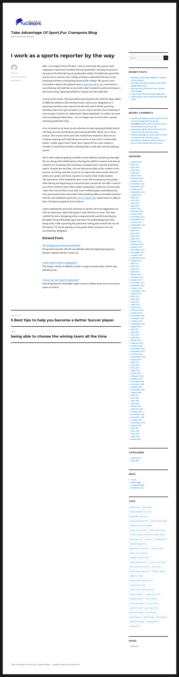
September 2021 (138, 324)
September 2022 (138, 291)
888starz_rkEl (137, 135)
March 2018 (136, 439)
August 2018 (136, 425)
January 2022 (136, 313)
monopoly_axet (137, 140)
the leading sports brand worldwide (61, 245)
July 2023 (135, 263)
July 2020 (135, 362)
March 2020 (136, 373)
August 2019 (136, 392)
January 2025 (136, 214)
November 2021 (137, 318)
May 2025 (135, 203)
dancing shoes (136, 539)
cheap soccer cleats (138, 530)
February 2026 (137, 178)
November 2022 (138, 285)
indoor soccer (157, 548)
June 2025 (135, 200)
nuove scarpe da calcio (140, 571)
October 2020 (137, 354)
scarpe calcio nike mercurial (142, 589)
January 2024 (137, 247)
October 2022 (136, 288)
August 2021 (136, 327)
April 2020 (135, 370)
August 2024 (136, 228)
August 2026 (136, 162)
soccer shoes (152, 603)
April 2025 (135, 206)
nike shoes (156, 567)
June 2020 (135, 365)
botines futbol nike (159, 521)
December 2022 (138, 283)
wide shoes (134, 626)
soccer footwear (137, 603)
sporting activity (152, 608)
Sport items (16, 80)
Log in (133, 480)
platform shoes (158, 571)
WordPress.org (137, 488)
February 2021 (137, 343)
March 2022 (136, 307)
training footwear (137, 622)
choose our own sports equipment (60, 280)
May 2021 (135, 335)
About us (134, 646)
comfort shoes (136, 535)
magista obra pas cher (139, 557)
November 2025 (137, 187)
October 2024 (137, 222)
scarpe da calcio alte (93, 84)
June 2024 (135, 233)
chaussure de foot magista (141, 525)
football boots (160, 539)
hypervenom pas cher (139, 548)
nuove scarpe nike (86, 198)
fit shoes (148, 539)
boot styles (147, 507)
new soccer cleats (158, 562)
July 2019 (134, 395)
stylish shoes (148, 617)
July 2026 (135, 165)
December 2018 (137, 414)
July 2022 (135, 296)
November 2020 (138, 351)
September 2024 (138, 225)
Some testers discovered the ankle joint (148, 94)
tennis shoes (161, 617)
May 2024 (135, 236)
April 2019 (135, 403)
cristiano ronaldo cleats (154, 535)
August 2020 (136, 360)
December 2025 (138, 184)
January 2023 (136, 280)
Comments (137, 485)
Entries (136, 482)
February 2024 (137, 244)
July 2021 (135, 329)
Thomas (14, 73)
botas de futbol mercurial (140, 512)
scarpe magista (136, 594)
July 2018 (135, 428)
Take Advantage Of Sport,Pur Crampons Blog (54, 32)
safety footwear (136, 576)
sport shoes (151, 612)
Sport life (135, 461)
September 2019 (138, 390)
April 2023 (135, 272)
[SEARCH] (166, 58)
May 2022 (135, 302)
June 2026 (135, 167)
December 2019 (137, 381)
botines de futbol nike (139, 521)
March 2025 (136, 208)
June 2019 (135, 398)
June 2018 (135, 431)
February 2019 (137, 409)
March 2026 (136, 176)
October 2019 (136, 387)
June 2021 (135, 332)
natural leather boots (138, 562)
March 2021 (136, 340)
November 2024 (138, 219)
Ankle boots (135, 507)
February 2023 (137, 277)
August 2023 (136, 261)
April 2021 (135, 338)
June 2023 (135, 266)
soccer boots (151, 599)
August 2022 (136, 294)
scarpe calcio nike (137, 585)
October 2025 (136, 189)
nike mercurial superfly (139, 567)
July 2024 (135, 230)
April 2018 (135, 436)
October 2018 (136, 420)
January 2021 (136, 346)
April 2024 (135, 239)
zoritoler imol (137, 118)
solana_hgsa (136, 129)
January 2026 (136, 181)
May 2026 (135, 170)
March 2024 (136, 241)
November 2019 (137, 384)
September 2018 (138, 423)
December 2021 (137, 316)
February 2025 (137, 211)
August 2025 (136, 195)
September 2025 (138, 192)
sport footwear (136, 608)
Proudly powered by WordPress (66, 665)
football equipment (138, 544)
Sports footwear (137, 612)
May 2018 (135, 434)
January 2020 (137, 379)
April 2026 (135, 173)
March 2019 (136, 406)
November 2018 (137, 417)
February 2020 (137, 376)
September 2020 (138, 357)
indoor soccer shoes (138, 553)
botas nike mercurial (138, 516)
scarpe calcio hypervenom (141, 580)
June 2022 (135, 299)
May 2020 (135, 368)
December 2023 (138, 250)
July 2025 (135, 198)
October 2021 (136, 321)
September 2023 (138, 258)
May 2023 (135, 269)
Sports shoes (135, 617)
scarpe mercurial (152, 594)
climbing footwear (157, 530)
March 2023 (136, 274)
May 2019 (135, 401)
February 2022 (137, 310)
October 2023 (136, 255)
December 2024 (138, 217)
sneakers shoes (136, 599)
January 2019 (136, 412)
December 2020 (138, 349)
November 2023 (138, 252)
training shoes (153, 622)
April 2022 (135, 305)
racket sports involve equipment (59, 262)
